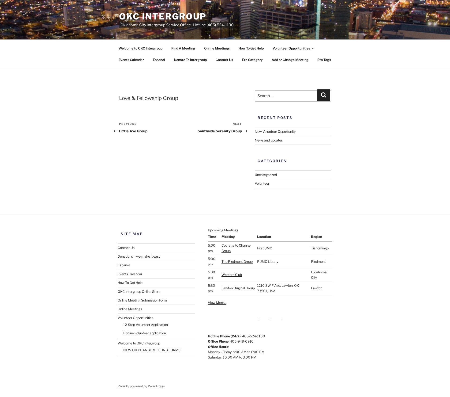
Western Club (231, 275)
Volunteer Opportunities (291, 48)
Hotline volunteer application (144, 333)
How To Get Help (251, 48)
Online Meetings (217, 48)
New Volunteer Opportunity (275, 132)
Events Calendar (131, 60)
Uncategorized (266, 175)
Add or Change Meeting (290, 60)
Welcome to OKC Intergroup (140, 48)
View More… (217, 303)
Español (159, 60)
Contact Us (224, 60)
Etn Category (252, 60)
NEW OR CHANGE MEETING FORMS (151, 350)
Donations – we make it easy (139, 256)
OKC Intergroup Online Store (139, 292)
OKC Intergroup (162, 16)
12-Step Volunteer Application (145, 325)
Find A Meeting (183, 48)
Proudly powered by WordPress (141, 386)
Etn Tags (324, 60)
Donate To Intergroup (190, 60)
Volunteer (262, 183)
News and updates (269, 140)
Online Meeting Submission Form (142, 300)
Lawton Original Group (238, 288)
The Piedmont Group (237, 261)
